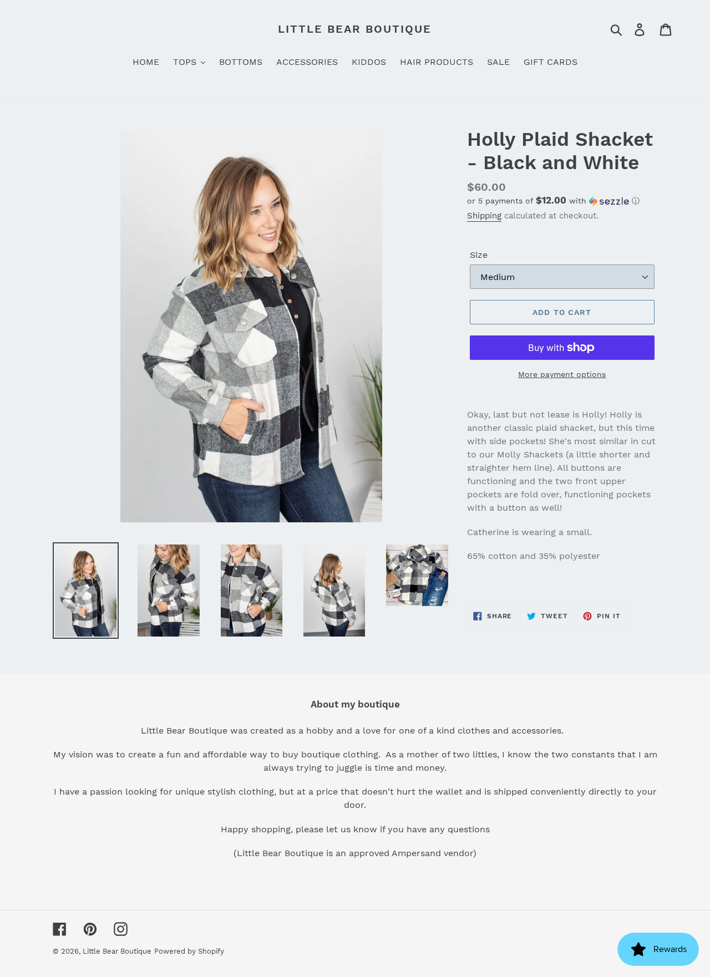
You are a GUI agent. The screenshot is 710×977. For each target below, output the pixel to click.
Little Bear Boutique (355, 28)
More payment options (562, 374)
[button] (562, 200)
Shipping (484, 216)
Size (479, 255)
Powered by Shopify (189, 951)
